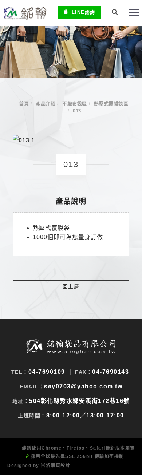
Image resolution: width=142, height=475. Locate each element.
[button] (115, 13)
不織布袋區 (74, 103)
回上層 (71, 286)
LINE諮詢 (83, 12)
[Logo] (25, 13)
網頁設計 (60, 465)
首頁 (24, 103)
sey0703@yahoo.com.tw (83, 386)
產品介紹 (45, 103)
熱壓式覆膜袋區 (111, 103)
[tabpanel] (71, 52)
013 (77, 111)
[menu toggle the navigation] (134, 12)
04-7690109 (46, 372)
